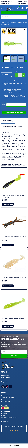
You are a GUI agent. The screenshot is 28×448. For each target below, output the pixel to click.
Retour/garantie (5, 396)
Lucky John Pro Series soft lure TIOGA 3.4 (13, 318)
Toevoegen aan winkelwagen (14, 112)
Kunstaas (13, 22)
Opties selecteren (8, 204)
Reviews (3, 415)
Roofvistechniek (5, 401)
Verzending (4, 394)
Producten (7, 22)
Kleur (3, 104)
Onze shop (4, 413)
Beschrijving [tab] (8, 120)
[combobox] (14, 17)
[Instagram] (3, 386)
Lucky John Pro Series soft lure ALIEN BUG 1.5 (14, 277)
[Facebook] (10, 386)
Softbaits (19, 22)
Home (2, 22)
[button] (1, 8)
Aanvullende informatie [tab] (12, 126)
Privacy (3, 399)
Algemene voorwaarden (7, 397)
